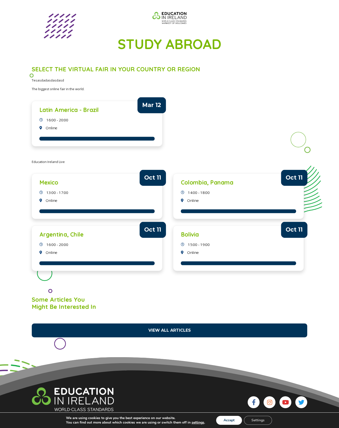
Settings (258, 420)
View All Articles (169, 330)
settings (198, 422)
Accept (229, 420)
